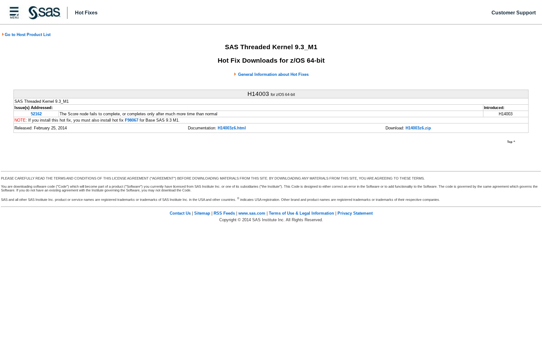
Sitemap (202, 213)
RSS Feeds (224, 213)
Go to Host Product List (27, 34)
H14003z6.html (232, 128)
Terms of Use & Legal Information (301, 213)
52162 (36, 114)
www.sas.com (251, 213)
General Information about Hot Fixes (273, 74)
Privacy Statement (355, 213)
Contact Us (180, 213)
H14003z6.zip (418, 128)
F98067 (131, 120)
